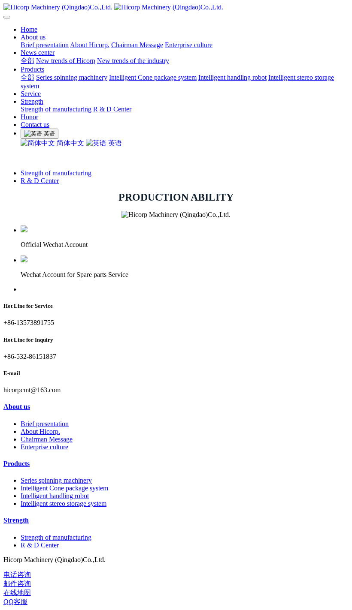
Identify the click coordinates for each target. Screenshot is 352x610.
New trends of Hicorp (65, 60)
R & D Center (112, 109)
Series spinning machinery (71, 77)
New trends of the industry (133, 60)
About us (33, 37)
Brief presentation (45, 44)
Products (32, 69)
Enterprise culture (188, 44)
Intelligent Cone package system (153, 77)
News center (38, 52)
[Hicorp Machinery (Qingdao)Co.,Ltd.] (176, 7)
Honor (29, 116)
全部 (27, 60)
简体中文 (70, 143)
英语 (114, 143)
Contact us (35, 124)
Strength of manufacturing (56, 109)
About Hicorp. (89, 44)
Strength (32, 101)
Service (31, 93)
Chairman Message (137, 44)
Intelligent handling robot (232, 77)
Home (29, 29)
